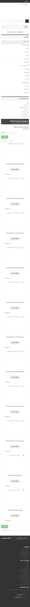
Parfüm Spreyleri (25, 551)
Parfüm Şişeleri (25, 549)
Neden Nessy (26, 105)
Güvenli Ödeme (25, 112)
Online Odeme (25, 579)
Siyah (27, 55)
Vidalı (27, 69)
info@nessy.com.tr (19, 597)
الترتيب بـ (3, 132)
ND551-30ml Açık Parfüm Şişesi (15, 371)
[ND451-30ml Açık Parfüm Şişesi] (15, 291)
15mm (27, 75)
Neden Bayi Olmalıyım (24, 107)
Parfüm (26, 92)
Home (27, 103)
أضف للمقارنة (7, 174)
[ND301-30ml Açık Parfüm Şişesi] (15, 256)
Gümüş (26, 52)
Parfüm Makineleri (25, 554)
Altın (27, 48)
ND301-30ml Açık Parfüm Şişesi (15, 267)
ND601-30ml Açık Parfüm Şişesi (15, 406)
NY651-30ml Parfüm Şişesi (15, 510)
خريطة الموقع (26, 581)
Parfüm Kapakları (25, 552)
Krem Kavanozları (25, 556)
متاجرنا (27, 564)
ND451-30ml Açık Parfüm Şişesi (15, 302)
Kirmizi (27, 59)
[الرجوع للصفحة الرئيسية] (26, 32)
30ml (27, 86)
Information (24, 99)
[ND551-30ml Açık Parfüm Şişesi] (15, 360)
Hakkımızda (26, 109)
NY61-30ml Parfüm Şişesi (15, 475)
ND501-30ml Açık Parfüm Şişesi (15, 337)
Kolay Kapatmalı (25, 65)
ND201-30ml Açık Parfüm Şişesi (15, 233)
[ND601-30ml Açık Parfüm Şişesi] (15, 395)
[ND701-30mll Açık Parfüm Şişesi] (15, 429)
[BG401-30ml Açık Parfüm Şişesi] (15, 152)
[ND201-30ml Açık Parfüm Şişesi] (15, 221)
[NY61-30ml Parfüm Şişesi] (15, 464)
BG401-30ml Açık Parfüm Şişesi (15, 164)
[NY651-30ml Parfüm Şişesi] (15, 498)
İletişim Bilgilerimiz (25, 116)
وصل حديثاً (27, 562)
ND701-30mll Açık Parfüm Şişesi (15, 441)
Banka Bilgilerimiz (25, 114)
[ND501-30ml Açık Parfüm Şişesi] (15, 325)
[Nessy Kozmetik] (15, 10)
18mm (27, 79)
